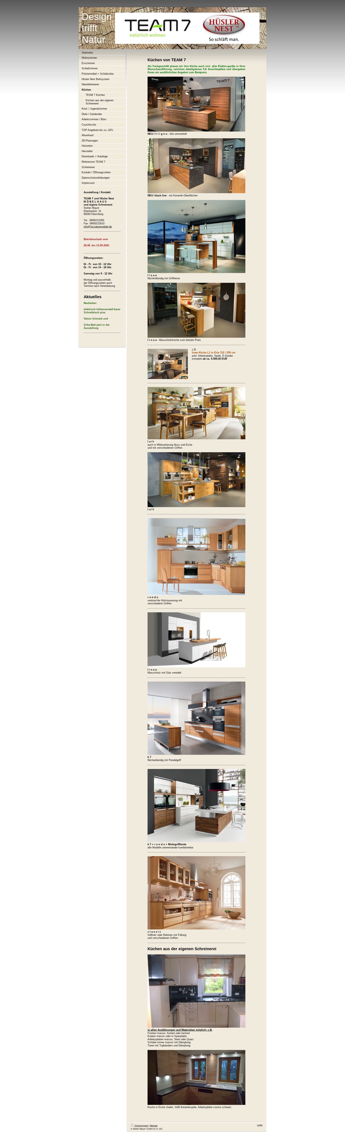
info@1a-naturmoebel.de (98, 226)
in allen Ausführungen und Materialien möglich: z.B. (180, 1029)
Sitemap (154, 1125)
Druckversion (141, 1125)
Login (259, 1125)
